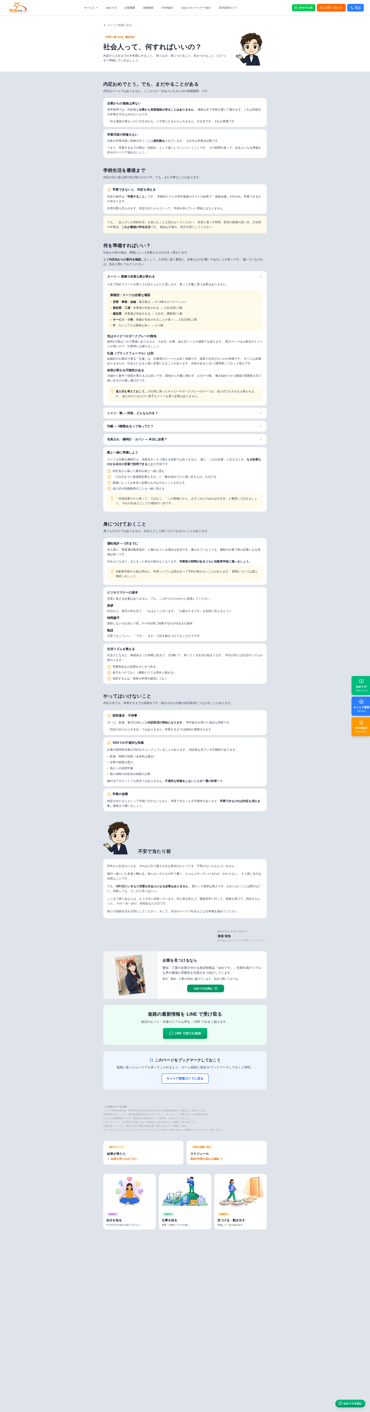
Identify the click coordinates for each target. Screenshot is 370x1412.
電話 (358, 7)
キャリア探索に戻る (120, 25)
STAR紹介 (167, 7)
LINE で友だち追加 (188, 1033)
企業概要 (129, 7)
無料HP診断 (306, 7)
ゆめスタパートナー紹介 (196, 7)
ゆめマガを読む (352, 1403)
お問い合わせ (333, 7)
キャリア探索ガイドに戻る (185, 1078)
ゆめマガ (111, 7)
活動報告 (148, 7)
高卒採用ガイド (228, 7)
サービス (89, 7)
